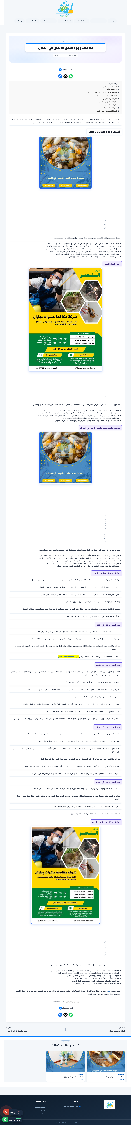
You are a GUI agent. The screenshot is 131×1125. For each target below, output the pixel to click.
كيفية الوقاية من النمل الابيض (106, 95)
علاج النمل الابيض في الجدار (108, 107)
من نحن (43, 1114)
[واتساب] (71, 76)
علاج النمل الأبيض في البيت (108, 98)
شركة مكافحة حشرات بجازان (68, 656)
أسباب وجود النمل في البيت (108, 86)
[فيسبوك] (60, 76)
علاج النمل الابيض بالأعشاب (108, 101)
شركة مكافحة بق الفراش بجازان (17, 1029)
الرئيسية (112, 20)
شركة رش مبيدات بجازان (117, 1029)
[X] (65, 76)
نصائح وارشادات (32, 20)
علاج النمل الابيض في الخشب (107, 104)
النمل (109, 990)
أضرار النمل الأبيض (111, 89)
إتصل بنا (42, 1110)
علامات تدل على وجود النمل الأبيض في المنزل (102, 92)
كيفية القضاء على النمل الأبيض (106, 111)
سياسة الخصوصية (40, 1107)
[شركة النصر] (109, 1104)
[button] (65, 83)
